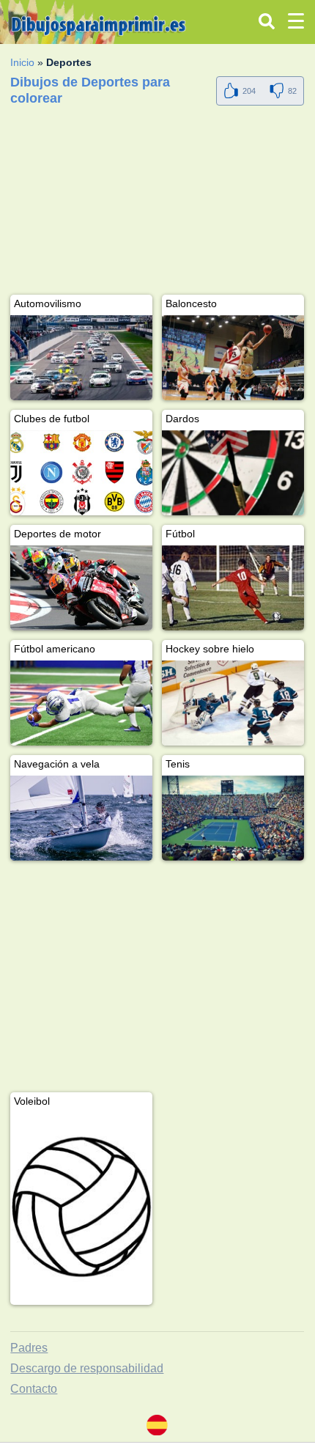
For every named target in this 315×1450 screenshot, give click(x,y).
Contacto (33, 1389)
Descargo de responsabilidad (86, 1368)
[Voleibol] (81, 1207)
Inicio (22, 62)
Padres (29, 1348)
